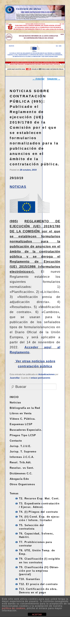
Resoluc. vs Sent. (22, 467)
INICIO (14, 397)
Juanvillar (15, 378)
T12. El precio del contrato (38, 584)
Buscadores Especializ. (26, 429)
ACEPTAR (37, 614)
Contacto (16, 440)
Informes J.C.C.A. (22, 457)
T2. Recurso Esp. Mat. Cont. (39, 498)
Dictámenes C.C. (21, 473)
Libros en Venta (21, 413)
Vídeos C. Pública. (23, 418)
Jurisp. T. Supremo (23, 451)
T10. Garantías (29, 579)
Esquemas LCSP (21, 424)
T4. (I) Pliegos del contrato (38, 511)
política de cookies (13, 608)
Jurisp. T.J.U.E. (20, 446)
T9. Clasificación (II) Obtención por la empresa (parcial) (39, 571)
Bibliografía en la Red (25, 407)
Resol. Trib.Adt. (21, 462)
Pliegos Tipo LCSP (23, 435)
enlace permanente (40, 378)
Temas (14, 493)
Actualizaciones (46, 374)
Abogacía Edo (19, 478)
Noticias (15, 402)
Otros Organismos (22, 484)
